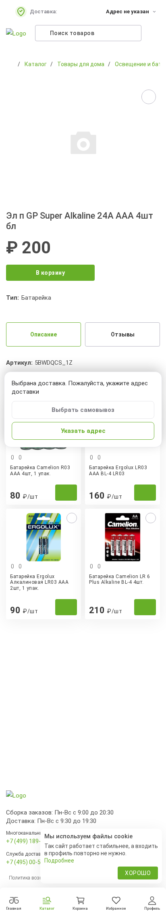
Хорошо (138, 873)
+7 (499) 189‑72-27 (31, 841)
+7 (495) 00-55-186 (31, 862)
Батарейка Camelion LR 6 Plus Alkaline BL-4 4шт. (119, 579)
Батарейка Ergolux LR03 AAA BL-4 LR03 (118, 470)
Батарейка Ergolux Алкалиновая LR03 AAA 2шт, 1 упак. (39, 582)
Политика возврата (30, 878)
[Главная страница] (10, 64)
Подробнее (59, 860)
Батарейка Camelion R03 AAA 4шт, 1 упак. (40, 470)
